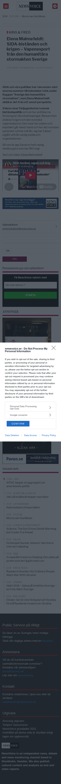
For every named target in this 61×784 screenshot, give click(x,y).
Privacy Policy (49, 435)
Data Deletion (12, 435)
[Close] (55, 349)
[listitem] (30, 407)
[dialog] (30, 392)
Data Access (30, 435)
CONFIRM (18, 423)
